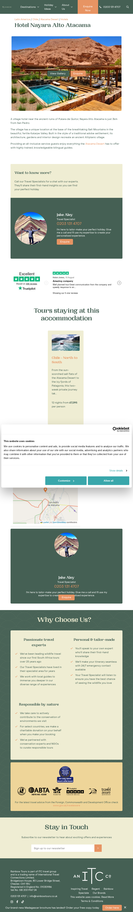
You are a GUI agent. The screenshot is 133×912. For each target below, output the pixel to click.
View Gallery (58, 73)
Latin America (22, 19)
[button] (45, 490)
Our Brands (99, 893)
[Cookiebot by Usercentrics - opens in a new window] (115, 429)
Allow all (108, 480)
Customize (64, 480)
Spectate (84, 893)
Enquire (78, 73)
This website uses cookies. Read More (92, 897)
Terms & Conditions (92, 901)
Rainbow (108, 889)
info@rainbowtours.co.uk (43, 896)
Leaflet (45, 522)
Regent (96, 889)
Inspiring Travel (79, 889)
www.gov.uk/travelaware (66, 805)
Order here (112, 907)
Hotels (64, 19)
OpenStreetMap (59, 522)
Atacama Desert (49, 19)
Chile (35, 19)
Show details (116, 470)
